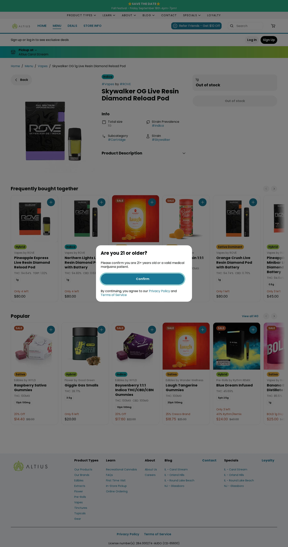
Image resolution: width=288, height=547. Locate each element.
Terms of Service (114, 295)
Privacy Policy (159, 291)
